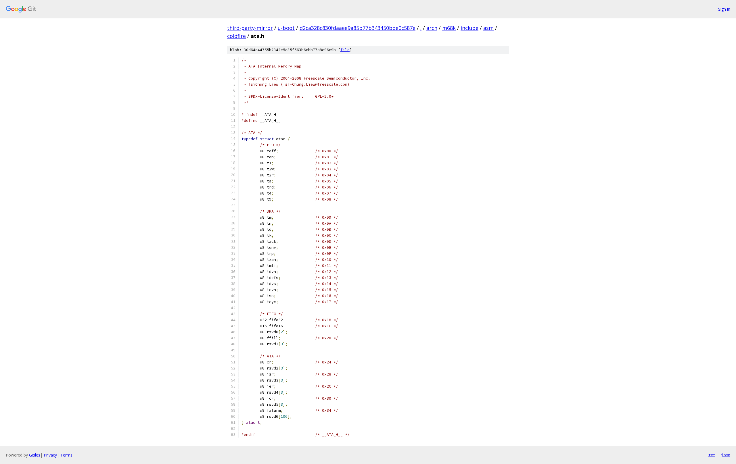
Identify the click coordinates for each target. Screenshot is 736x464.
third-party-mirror (250, 27)
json (725, 454)
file (345, 49)
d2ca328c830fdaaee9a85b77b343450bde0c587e (357, 27)
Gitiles (34, 455)
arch (431, 27)
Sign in (724, 9)
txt (711, 454)
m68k (449, 27)
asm (488, 27)
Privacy (50, 455)
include (469, 27)
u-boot (286, 27)
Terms (66, 455)
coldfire (236, 35)
